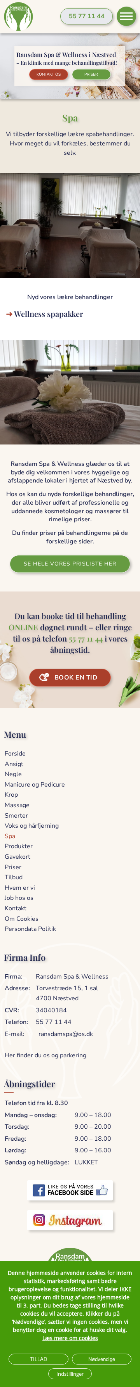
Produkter (19, 846)
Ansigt (14, 764)
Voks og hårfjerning (32, 825)
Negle (13, 774)
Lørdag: (15, 1150)
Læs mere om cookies (70, 1338)
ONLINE (23, 627)
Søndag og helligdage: (37, 1162)
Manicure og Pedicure (35, 784)
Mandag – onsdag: (31, 1115)
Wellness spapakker (48, 313)
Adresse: (17, 988)
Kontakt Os (49, 74)
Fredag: (15, 1139)
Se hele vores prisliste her (70, 563)
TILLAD (38, 1359)
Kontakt (15, 908)
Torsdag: (17, 1126)
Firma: (14, 976)
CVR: (12, 1010)
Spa (10, 836)
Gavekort (17, 857)
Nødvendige (101, 1359)
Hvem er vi (20, 888)
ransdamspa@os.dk (65, 1034)
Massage (17, 805)
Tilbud (14, 877)
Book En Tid (76, 677)
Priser (91, 74)
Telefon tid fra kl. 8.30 (36, 1103)
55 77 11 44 (87, 16)
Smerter (16, 815)
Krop (11, 794)
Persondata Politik (30, 929)
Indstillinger (70, 1373)
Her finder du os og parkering (45, 1055)
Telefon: (16, 1022)
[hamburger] (126, 16)
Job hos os (19, 898)
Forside (15, 753)
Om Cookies (21, 919)
